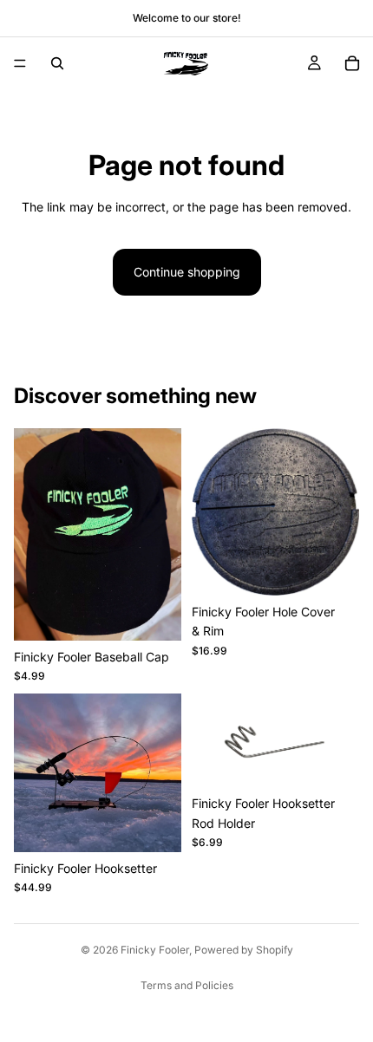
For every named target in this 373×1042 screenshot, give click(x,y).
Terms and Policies (187, 985)
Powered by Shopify (243, 949)
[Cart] (352, 63)
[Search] (57, 63)
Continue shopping (187, 271)
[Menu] (20, 63)
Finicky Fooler (155, 949)
